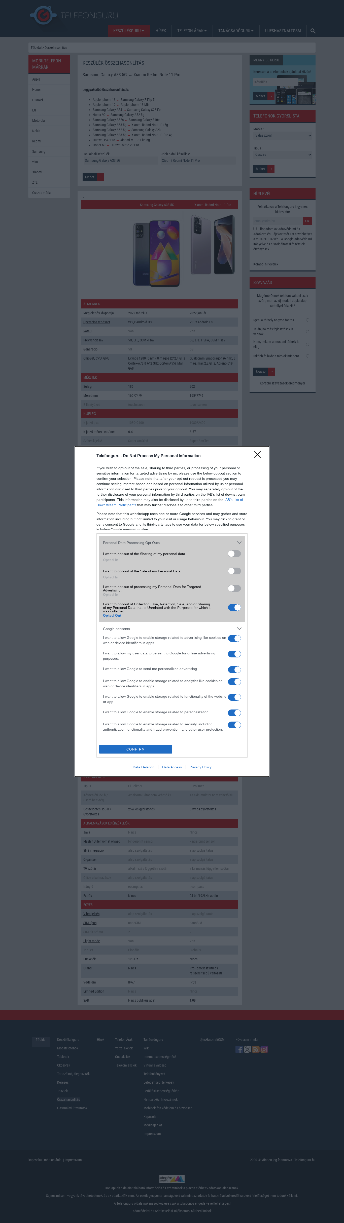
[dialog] (172, 611)
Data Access (172, 767)
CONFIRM (135, 749)
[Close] (259, 456)
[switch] (234, 553)
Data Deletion (143, 767)
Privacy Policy (201, 767)
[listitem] (172, 542)
